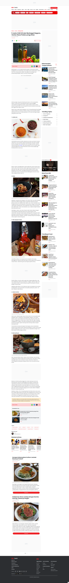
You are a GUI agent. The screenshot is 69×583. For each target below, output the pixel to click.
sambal (20, 145)
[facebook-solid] (34, 66)
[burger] (56, 9)
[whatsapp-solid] (32, 66)
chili (19, 69)
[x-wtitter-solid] (37, 66)
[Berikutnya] (41, 491)
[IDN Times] (15, 7)
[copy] (39, 66)
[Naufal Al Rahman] (13, 433)
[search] (49, 8)
